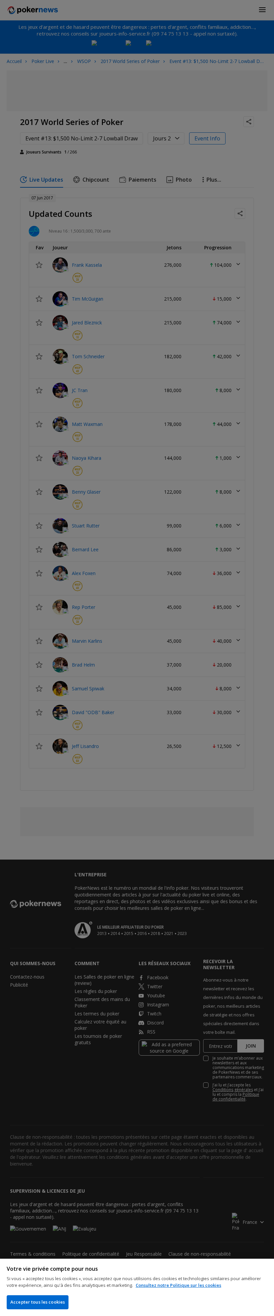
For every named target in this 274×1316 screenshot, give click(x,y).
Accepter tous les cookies (37, 1302)
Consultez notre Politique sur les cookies (178, 1285)
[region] (137, 1287)
